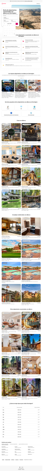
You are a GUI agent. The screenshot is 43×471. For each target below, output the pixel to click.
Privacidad (19, 469)
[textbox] (7, 21)
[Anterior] (19, 78)
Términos (23, 469)
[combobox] (10, 18)
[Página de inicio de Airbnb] (4, 3)
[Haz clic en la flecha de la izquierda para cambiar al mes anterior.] (4, 23)
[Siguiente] (23, 78)
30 (4, 35)
